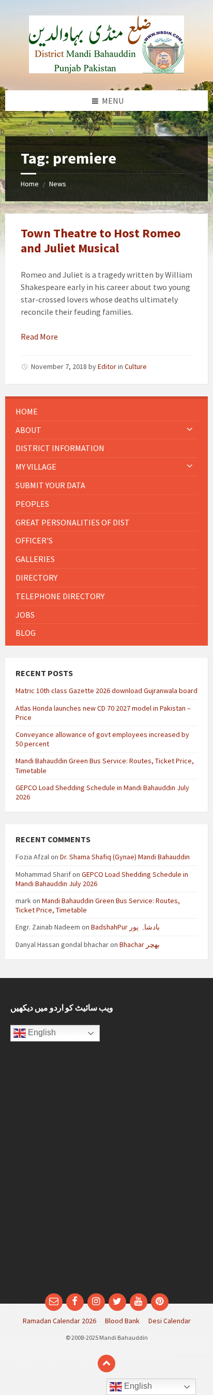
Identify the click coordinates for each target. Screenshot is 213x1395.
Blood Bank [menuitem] (122, 1320)
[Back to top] (106, 1363)
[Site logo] (106, 70)
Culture (136, 366)
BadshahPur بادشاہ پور (125, 927)
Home (30, 183)
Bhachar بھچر (139, 944)
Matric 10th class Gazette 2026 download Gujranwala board (106, 690)
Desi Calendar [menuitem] (169, 1320)
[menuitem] (106, 412)
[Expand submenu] (189, 430)
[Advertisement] (106, 1172)
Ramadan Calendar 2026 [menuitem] (59, 1320)
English (41, 1032)
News (57, 183)
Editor (107, 366)
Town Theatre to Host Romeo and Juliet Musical (100, 240)
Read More (39, 336)
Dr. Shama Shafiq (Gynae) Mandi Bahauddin (125, 856)
